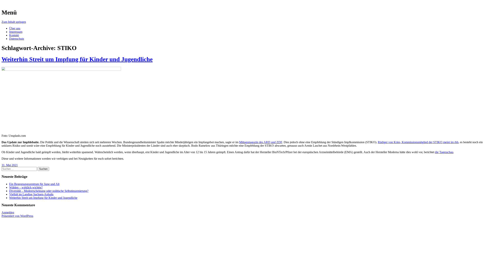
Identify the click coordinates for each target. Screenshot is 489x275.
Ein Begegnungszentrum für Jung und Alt (34, 184)
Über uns (14, 28)
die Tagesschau (444, 152)
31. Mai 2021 (10, 165)
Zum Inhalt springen (14, 21)
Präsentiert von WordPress (17, 216)
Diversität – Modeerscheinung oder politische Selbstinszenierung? (48, 190)
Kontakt (14, 35)
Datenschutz (16, 38)
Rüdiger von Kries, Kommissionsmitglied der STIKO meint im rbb (418, 142)
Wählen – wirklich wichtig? (26, 187)
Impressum (15, 31)
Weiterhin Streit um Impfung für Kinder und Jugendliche (77, 59)
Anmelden (8, 212)
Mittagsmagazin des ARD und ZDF (260, 142)
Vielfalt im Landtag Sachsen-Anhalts (31, 194)
